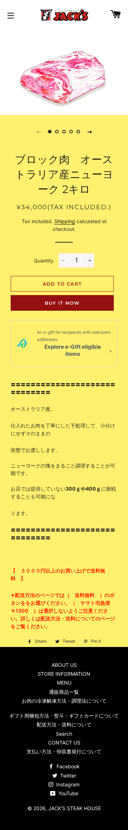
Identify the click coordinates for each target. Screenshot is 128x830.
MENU (64, 683)
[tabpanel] (64, 71)
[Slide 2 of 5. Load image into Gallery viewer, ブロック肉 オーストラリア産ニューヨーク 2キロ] (56, 131)
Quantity (44, 261)
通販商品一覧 (64, 692)
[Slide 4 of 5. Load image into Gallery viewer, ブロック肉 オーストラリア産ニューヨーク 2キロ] (71, 131)
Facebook (67, 766)
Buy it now (62, 303)
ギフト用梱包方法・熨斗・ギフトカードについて (64, 716)
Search (64, 734)
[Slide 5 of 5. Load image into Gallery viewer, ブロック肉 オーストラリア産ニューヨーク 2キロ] (78, 131)
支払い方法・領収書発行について (64, 751)
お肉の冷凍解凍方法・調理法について (64, 701)
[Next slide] (89, 131)
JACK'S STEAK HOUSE (74, 808)
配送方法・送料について (64, 724)
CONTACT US (64, 743)
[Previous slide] (38, 131)
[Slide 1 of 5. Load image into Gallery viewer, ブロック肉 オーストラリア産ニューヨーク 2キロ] (49, 131)
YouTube (67, 793)
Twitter (67, 776)
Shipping (64, 221)
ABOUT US (64, 665)
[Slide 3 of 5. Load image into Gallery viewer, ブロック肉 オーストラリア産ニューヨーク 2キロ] (64, 131)
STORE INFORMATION (64, 674)
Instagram (67, 784)
